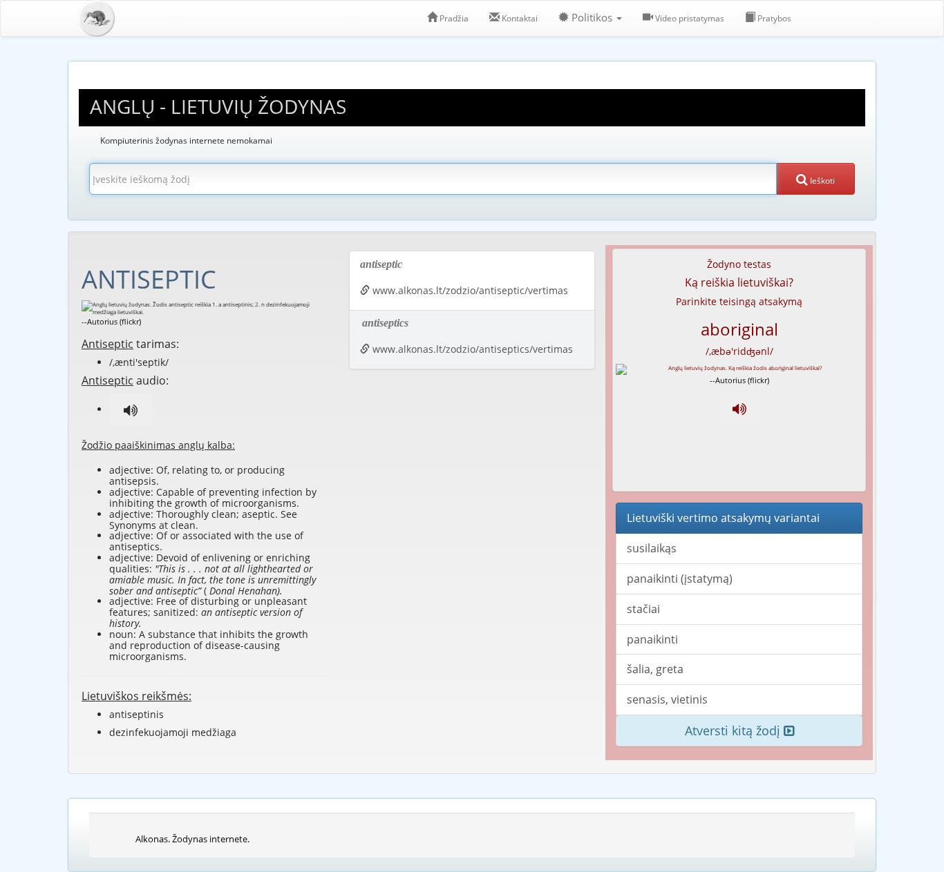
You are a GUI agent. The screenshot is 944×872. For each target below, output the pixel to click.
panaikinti (652, 639)
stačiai (643, 609)
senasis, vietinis (667, 699)
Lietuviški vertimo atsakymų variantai (723, 517)
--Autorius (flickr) (111, 321)
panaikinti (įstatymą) (680, 578)
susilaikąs (652, 548)
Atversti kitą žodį (734, 730)
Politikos (592, 17)
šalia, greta (655, 669)
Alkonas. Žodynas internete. (192, 839)
